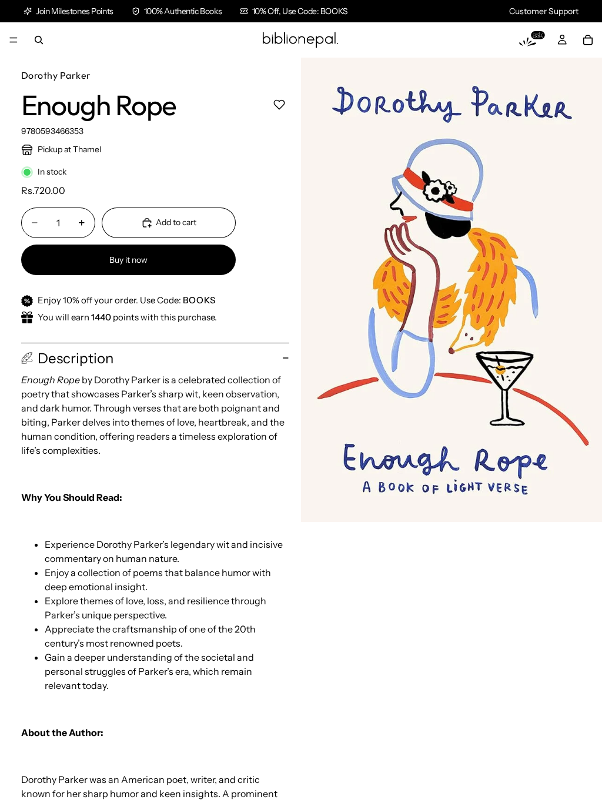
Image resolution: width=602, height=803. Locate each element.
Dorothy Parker (56, 75)
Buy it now (128, 260)
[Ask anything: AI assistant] (532, 40)
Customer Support (543, 11)
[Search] (39, 40)
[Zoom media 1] (451, 290)
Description (75, 358)
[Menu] (13, 39)
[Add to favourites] (279, 104)
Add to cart (176, 222)
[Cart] (588, 40)
